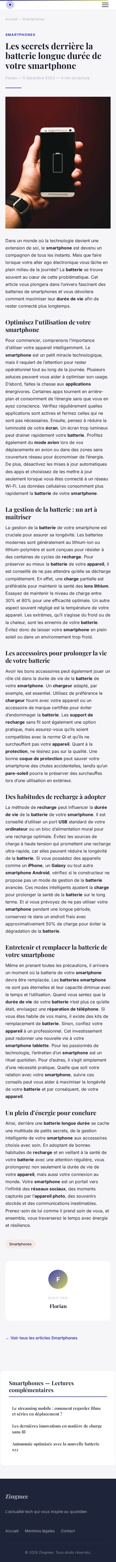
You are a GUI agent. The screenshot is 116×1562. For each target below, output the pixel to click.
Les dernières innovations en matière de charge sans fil (57, 1428)
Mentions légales (39, 1531)
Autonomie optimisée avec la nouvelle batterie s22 (56, 1446)
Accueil (11, 19)
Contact (68, 1531)
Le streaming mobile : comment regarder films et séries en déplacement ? (56, 1411)
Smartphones (33, 19)
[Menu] (105, 5)
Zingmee (16, 1496)
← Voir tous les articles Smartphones (41, 1337)
